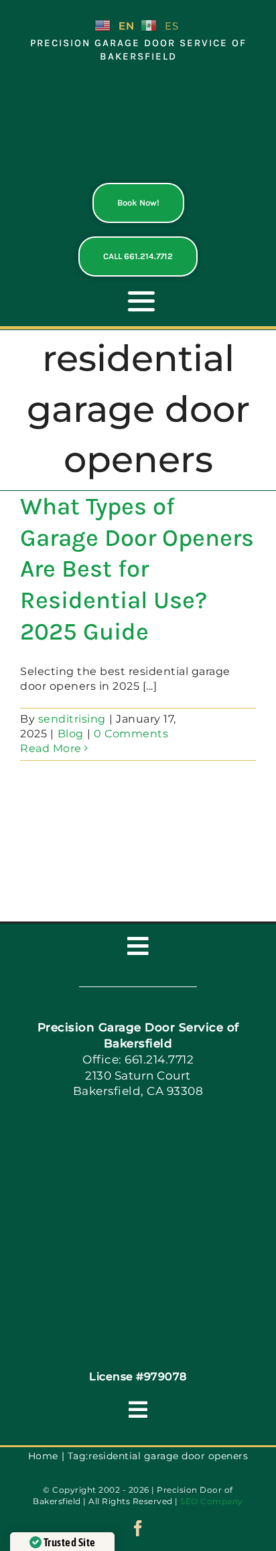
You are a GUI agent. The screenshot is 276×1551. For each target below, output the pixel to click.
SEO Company (211, 1501)
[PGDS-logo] (138, 84)
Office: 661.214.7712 (138, 1059)
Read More (51, 748)
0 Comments (131, 733)
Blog (71, 733)
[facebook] (138, 1528)
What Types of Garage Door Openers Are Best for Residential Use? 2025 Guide (137, 569)
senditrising (72, 719)
